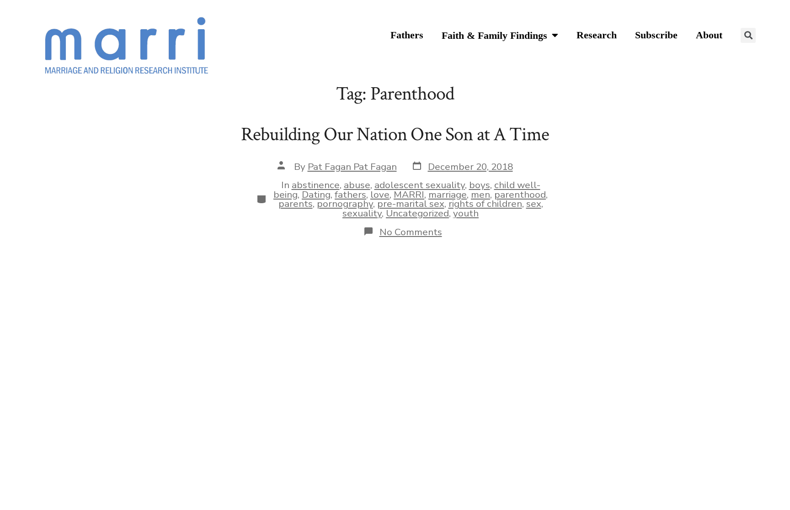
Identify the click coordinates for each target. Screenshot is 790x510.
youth (466, 213)
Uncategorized (417, 213)
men (480, 194)
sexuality (362, 213)
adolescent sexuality (419, 185)
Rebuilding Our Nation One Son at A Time (395, 134)
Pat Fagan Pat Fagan (352, 166)
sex (533, 203)
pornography (345, 203)
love (380, 194)
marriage (447, 194)
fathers (350, 194)
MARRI (409, 194)
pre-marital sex (410, 203)
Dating (316, 194)
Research (596, 35)
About (709, 35)
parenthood (520, 194)
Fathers (406, 35)
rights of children (485, 203)
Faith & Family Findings (494, 35)
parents (295, 203)
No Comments (410, 232)
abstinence (316, 185)
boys (479, 185)
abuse (357, 185)
